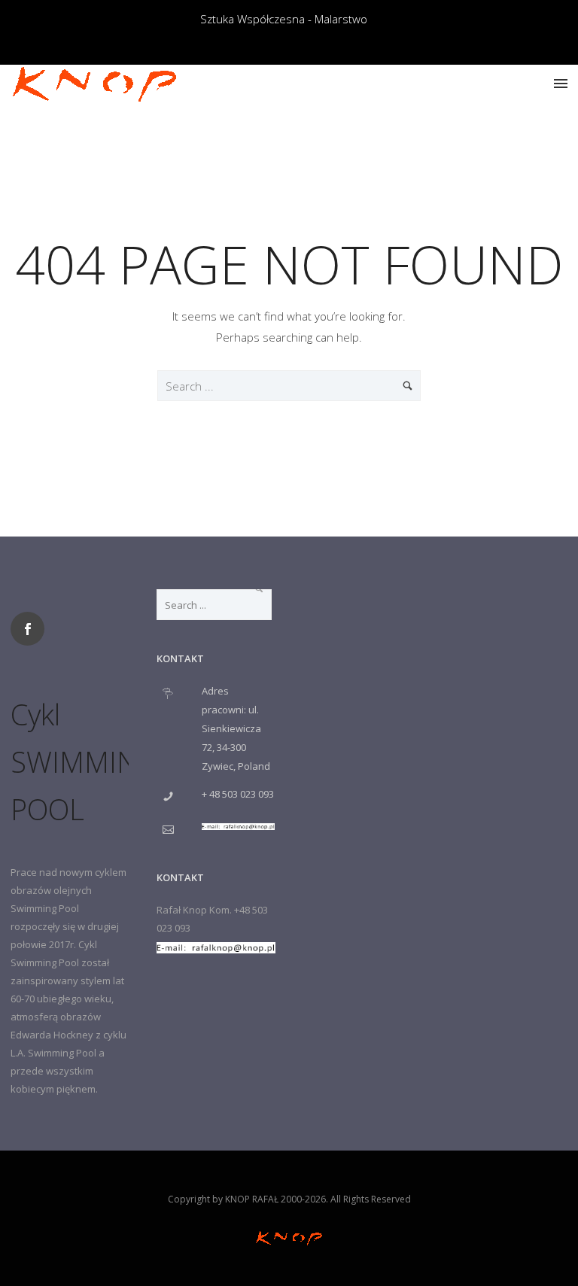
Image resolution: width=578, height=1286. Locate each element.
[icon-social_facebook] (31, 629)
